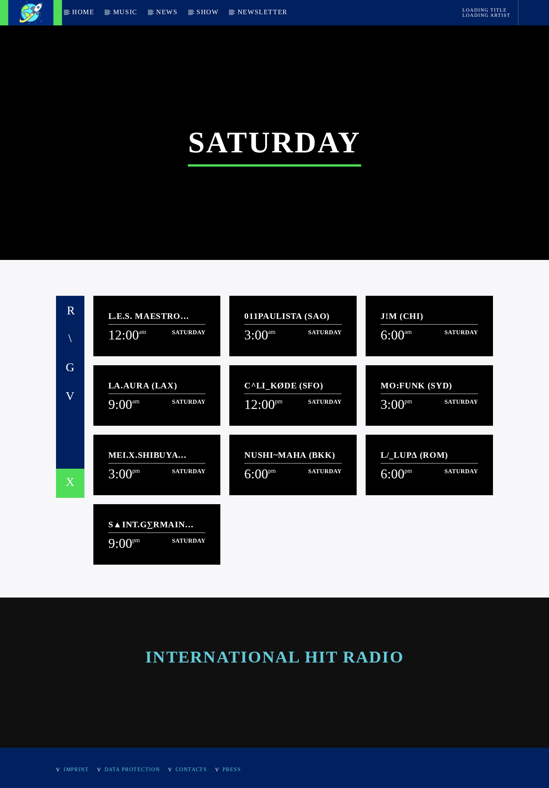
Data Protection (132, 769)
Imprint (76, 769)
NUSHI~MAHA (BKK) (289, 455)
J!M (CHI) (402, 316)
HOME (83, 12)
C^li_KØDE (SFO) (283, 385)
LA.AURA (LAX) (142, 385)
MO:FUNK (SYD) (416, 385)
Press (232, 769)
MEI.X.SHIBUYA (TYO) (143, 455)
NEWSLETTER (263, 12)
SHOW (207, 12)
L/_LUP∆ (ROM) (414, 455)
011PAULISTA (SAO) (287, 316)
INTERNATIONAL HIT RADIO (274, 657)
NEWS (166, 12)
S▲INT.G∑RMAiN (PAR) (146, 524)
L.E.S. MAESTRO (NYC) (144, 316)
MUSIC (125, 12)
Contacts (191, 769)
